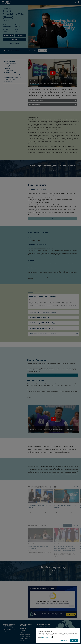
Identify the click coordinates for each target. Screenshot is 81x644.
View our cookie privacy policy (46, 637)
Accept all (74, 640)
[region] (58, 635)
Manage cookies (63, 640)
